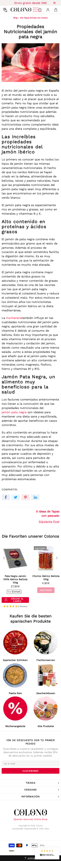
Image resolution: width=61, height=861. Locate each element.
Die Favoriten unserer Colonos (30, 536)
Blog (15, 18)
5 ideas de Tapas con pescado (47, 513)
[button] (15, 606)
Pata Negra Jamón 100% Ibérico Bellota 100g (15, 579)
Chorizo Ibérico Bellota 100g (45, 578)
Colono (13, 10)
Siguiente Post (49, 521)
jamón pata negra (14, 412)
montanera (13, 318)
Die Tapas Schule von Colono (34, 18)
